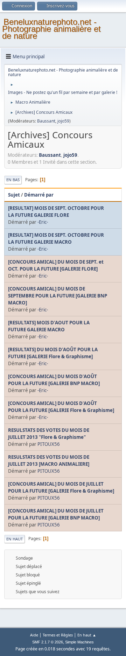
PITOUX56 (48, 444)
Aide (34, 634)
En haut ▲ (86, 634)
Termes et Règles (58, 634)
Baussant (46, 121)
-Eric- (42, 222)
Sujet (14, 195)
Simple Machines (79, 642)
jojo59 (63, 121)
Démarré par (39, 195)
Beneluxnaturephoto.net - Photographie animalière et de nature (51, 28)
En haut (14, 538)
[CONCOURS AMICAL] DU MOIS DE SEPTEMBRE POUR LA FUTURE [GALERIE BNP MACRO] (57, 296)
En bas (13, 179)
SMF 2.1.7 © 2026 (47, 642)
